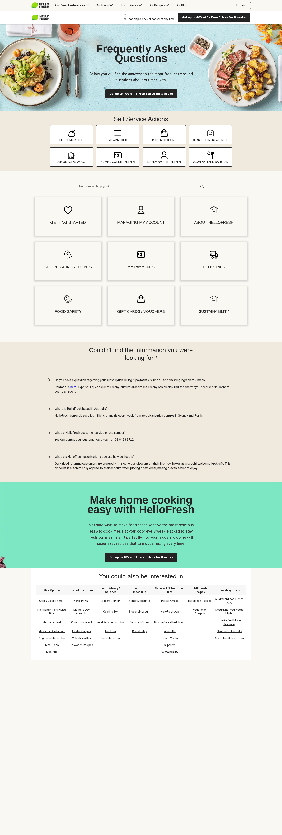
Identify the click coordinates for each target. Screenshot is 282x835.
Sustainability (169, 651)
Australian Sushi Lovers (229, 638)
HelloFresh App (170, 611)
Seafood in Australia (229, 631)
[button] (202, 186)
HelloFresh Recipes (200, 600)
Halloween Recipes (81, 645)
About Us (170, 631)
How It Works (170, 638)
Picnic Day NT (81, 600)
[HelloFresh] (40, 5)
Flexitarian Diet (52, 622)
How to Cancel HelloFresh (169, 622)
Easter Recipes (81, 631)
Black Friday (139, 631)
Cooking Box (110, 611)
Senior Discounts (139, 600)
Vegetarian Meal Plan (52, 638)
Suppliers (170, 645)
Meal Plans (52, 645)
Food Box (110, 631)
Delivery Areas (170, 600)
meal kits (158, 80)
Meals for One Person (52, 631)
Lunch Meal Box (110, 638)
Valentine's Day (81, 638)
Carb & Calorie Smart (52, 600)
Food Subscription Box (110, 622)
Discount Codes (139, 622)
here (73, 387)
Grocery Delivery (110, 600)
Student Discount (139, 611)
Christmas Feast (81, 622)
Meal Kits (52, 651)
